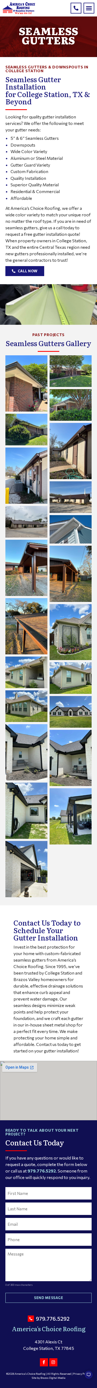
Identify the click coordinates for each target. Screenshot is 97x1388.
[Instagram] (53, 1362)
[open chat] (86, 1377)
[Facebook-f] (44, 1362)
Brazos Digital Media (52, 1377)
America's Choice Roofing (48, 1328)
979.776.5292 (41, 1170)
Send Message (48, 1298)
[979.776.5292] (76, 8)
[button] (89, 8)
